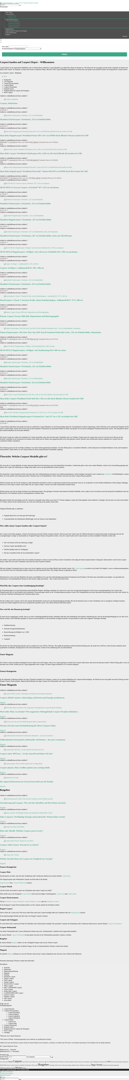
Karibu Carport (9, 982)
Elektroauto (62, 1061)
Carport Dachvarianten (12, 20)
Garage (79, 1061)
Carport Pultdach (13, 1014)
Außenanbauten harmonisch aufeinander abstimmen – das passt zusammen (32, 740)
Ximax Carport (9, 978)
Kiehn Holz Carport (10, 991)
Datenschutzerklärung (11, 971)
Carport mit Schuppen (115, 924)
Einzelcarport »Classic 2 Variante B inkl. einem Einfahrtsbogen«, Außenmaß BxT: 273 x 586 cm (41, 300)
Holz (106, 1061)
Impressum (7, 969)
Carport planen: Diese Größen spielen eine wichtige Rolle (25, 767)
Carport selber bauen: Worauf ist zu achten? (19, 845)
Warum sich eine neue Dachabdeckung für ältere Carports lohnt (28, 726)
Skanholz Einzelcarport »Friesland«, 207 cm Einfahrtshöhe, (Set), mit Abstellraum (36, 236)
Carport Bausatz (9, 1009)
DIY (58, 1061)
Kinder (112, 1061)
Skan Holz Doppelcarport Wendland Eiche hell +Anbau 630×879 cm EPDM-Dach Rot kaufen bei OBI (44, 171)
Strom (78, 1065)
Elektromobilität (69, 1061)
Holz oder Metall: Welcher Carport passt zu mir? (21, 831)
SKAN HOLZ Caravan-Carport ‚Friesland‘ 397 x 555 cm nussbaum (29, 187)
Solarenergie (65, 1065)
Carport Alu (60, 894)
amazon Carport (9, 995)
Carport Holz (66, 876)
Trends (99, 1064)
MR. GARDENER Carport (13, 987)
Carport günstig (80, 568)
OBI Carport (8, 980)
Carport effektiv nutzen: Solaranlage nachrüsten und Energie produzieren (32, 698)
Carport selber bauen (33, 1061)
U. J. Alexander (9, 1051)
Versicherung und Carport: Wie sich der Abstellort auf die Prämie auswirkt (33, 803)
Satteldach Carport (53, 901)
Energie (75, 1061)
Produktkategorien (8, 49)
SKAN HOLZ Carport (11, 984)
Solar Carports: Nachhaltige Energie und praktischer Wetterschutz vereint (32, 817)
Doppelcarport (75, 912)
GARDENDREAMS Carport (13, 993)
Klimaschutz (125, 1061)
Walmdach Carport (23, 901)
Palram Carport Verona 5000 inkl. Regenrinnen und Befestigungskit (29, 316)
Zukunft (24, 1067)
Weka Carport (8, 986)
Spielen (69, 1065)
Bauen (10, 1061)
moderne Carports (14, 1065)
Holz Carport (8, 1030)
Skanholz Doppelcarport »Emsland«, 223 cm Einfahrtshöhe (25, 219)
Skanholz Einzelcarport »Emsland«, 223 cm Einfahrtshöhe (25, 119)
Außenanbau (5, 1061)
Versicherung (106, 1065)
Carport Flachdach (14, 23)
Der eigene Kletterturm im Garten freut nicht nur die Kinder (26, 781)
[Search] (1, 42)
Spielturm (74, 1065)
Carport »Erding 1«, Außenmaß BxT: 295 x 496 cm (22, 268)
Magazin (125, 36)
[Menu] (1, 40)
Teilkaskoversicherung (85, 1065)
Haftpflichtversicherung (98, 1061)
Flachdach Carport (11, 901)
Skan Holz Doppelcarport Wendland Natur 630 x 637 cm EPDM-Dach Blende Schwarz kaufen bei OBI (44, 135)
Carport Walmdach (14, 25)
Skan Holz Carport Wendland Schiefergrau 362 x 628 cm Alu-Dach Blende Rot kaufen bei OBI (41, 153)
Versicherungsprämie (114, 1065)
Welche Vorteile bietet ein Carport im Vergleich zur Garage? (26, 859)
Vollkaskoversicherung (5, 1067)
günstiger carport (89, 1061)
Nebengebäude (27, 1065)
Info (109, 1061)
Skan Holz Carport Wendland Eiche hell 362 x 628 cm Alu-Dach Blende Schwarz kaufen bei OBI (41, 398)
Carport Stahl (12, 16)
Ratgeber (8, 34)
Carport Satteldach (14, 21)
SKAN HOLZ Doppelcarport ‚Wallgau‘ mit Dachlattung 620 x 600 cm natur (33, 350)
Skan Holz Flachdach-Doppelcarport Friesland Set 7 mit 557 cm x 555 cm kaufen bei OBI (39, 416)
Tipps (93, 1064)
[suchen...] (20, 5)
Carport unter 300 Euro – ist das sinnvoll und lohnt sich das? (26, 754)
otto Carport (8, 998)
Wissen (18, 1067)
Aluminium (107, 474)
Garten (83, 1061)
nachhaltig (21, 1065)
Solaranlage (52, 1065)
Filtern (64, 54)
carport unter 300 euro (43, 1061)
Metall (1, 1065)
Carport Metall (10, 14)
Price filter (5, 47)
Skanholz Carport (9, 977)
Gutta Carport (8, 989)
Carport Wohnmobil (19, 883)
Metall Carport (6, 1065)
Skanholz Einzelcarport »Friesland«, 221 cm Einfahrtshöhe (25, 366)
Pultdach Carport (35, 901)
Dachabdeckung (53, 1061)
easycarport (7, 1000)
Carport (17, 1061)
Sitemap (6, 975)
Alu (1, 1061)
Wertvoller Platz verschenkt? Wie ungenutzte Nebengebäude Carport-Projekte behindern (39, 712)
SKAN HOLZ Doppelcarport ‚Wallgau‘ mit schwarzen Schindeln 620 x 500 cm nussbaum (38, 252)
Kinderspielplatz (118, 1061)
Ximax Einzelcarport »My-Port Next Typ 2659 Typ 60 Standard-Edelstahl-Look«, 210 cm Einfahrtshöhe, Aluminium (50, 332)
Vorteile (13, 1067)
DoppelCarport (5, 883)
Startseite (7, 967)
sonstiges (7, 1032)
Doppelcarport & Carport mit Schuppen (16, 1029)
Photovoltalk (35, 1065)
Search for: (3, 1057)
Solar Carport (58, 1065)
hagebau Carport (9, 996)
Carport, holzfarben (8, 103)
